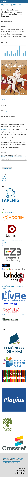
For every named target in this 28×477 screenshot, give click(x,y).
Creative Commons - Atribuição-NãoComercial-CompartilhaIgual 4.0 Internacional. (12, 461)
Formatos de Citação (6, 159)
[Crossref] (14, 450)
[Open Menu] (1, 1)
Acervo (6, 4)
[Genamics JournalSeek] (6, 267)
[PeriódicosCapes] (14, 381)
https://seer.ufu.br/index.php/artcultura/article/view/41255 (13, 156)
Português (4, 180)
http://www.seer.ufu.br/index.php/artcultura (13, 458)
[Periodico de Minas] (14, 354)
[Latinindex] (14, 283)
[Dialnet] (13, 222)
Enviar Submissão (7, 168)
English (3, 176)
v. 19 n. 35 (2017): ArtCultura (15, 4)
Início (2, 4)
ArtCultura (5, 1)
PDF (4, 99)
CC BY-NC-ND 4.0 (4, 129)
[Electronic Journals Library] (12, 262)
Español (4, 178)
